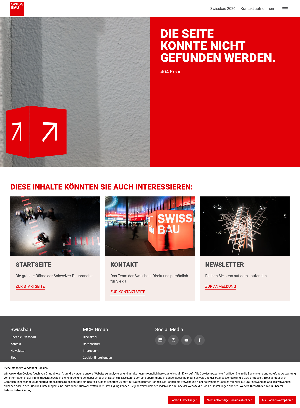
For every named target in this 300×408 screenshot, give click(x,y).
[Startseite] (17, 9)
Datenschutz (91, 344)
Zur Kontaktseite (127, 292)
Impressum (91, 350)
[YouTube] (186, 340)
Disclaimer (90, 337)
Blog (13, 357)
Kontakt (15, 344)
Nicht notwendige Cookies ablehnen (229, 400)
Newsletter (18, 350)
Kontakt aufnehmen (257, 8)
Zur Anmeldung (220, 286)
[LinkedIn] (160, 340)
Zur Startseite (36, 113)
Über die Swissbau (23, 337)
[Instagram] (173, 340)
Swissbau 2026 (222, 8)
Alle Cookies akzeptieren (277, 400)
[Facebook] (199, 340)
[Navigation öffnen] (285, 8)
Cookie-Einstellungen (97, 357)
